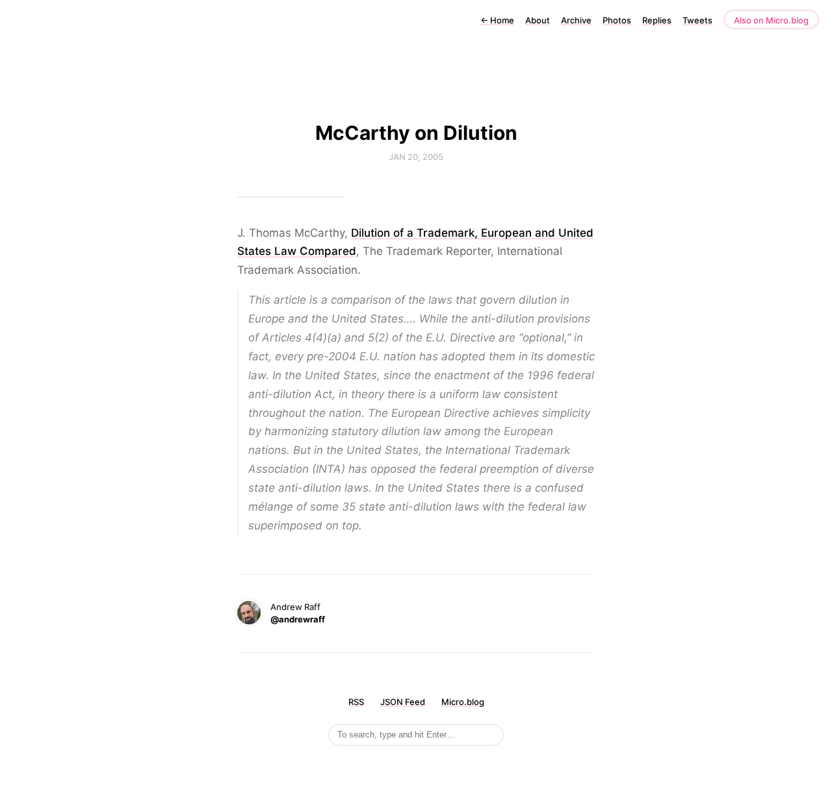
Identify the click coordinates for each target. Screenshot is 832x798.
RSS (356, 702)
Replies (656, 20)
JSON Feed (402, 702)
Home (497, 20)
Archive (576, 20)
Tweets (697, 20)
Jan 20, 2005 (416, 157)
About (537, 20)
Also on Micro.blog (771, 20)
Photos (617, 20)
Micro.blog (462, 702)
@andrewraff (297, 619)
